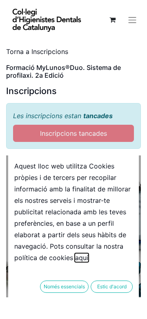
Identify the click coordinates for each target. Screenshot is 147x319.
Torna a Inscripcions (37, 51)
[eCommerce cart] (112, 19)
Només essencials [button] (64, 286)
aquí (81, 258)
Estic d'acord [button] (112, 286)
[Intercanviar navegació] (132, 20)
